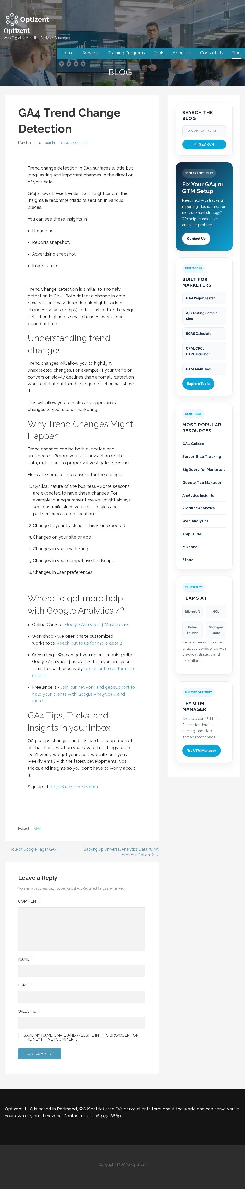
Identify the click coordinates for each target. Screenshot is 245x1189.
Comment (29, 901)
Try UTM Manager (201, 750)
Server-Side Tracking (201, 457)
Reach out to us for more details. (90, 643)
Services (91, 52)
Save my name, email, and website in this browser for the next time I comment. (81, 1037)
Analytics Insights (198, 495)
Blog (236, 52)
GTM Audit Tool (198, 369)
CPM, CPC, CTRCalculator (198, 351)
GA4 (37, 828)
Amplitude (191, 534)
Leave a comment (74, 143)
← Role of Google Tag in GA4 (31, 849)
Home (67, 52)
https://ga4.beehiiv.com (74, 786)
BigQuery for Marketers (204, 469)
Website (27, 1011)
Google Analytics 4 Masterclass (97, 624)
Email (25, 985)
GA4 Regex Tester (200, 298)
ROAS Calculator (199, 333)
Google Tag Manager (201, 482)
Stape (188, 560)
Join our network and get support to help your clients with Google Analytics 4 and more (83, 694)
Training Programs (126, 52)
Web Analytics (195, 521)
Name (25, 959)
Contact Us (211, 52)
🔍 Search (204, 144)
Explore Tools (198, 383)
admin (50, 143)
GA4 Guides (193, 444)
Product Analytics (198, 508)
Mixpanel (190, 547)
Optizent (17, 30)
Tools (158, 52)
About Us (182, 52)
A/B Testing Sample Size (201, 316)
